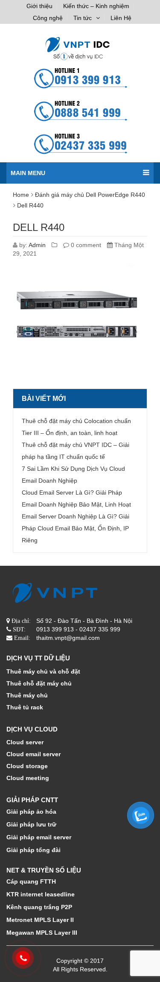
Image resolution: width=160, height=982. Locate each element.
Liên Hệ (121, 17)
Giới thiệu (39, 6)
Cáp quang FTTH (31, 881)
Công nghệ (48, 17)
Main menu (28, 173)
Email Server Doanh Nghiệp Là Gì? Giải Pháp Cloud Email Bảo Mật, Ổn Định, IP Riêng (75, 528)
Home (21, 194)
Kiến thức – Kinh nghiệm (96, 6)
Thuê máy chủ (27, 695)
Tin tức (82, 17)
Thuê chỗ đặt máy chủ (39, 683)
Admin (37, 245)
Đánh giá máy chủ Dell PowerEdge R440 (90, 194)
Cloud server (25, 742)
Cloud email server (33, 754)
